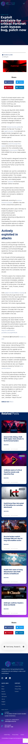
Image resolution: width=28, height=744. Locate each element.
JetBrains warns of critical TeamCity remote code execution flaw (13, 472)
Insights (3, 701)
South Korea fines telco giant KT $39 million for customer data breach (14, 505)
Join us (3, 699)
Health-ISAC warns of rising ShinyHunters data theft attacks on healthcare (13, 572)
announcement (13, 150)
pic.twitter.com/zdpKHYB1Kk (9, 332)
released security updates (14, 127)
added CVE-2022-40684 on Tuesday (14, 293)
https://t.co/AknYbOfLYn (8, 330)
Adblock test (5, 402)
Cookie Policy (18, 686)
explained (10, 181)
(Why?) (11, 402)
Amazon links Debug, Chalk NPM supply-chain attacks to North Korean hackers (14, 439)
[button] (24, 3)
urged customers (9, 131)
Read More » (6, 444)
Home (2, 686)
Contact (3, 704)
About (2, 689)
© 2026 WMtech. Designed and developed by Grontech (14, 738)
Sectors (3, 691)
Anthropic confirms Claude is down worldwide (13, 604)
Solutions (3, 694)
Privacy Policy (18, 689)
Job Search (4, 696)
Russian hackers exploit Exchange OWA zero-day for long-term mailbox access (13, 538)
